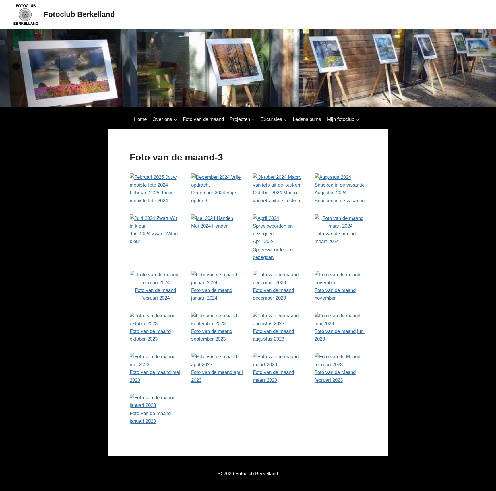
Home (140, 119)
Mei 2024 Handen (209, 226)
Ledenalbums (307, 119)
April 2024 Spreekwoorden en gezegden (273, 249)
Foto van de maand (203, 119)
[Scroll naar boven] (478, 484)
